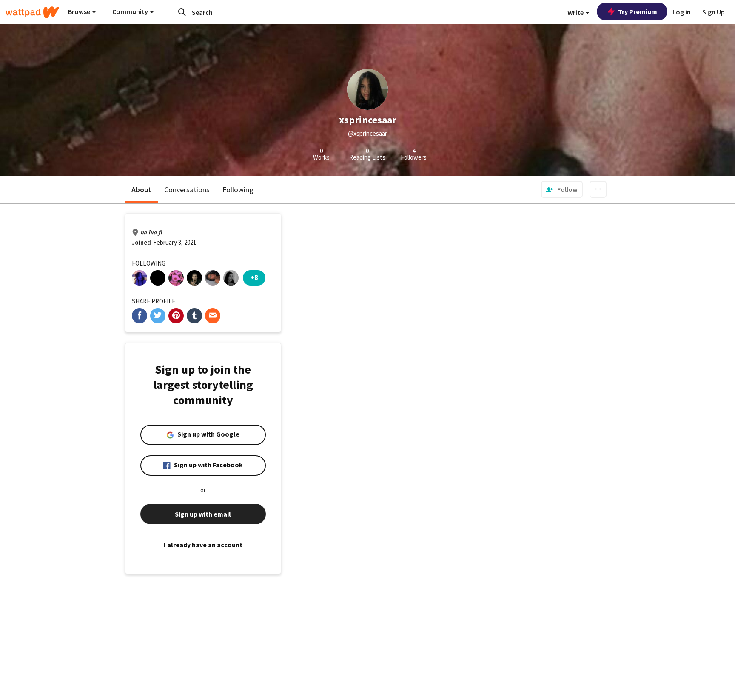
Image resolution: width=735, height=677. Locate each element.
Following (238, 189)
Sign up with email (203, 514)
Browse (79, 11)
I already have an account (203, 544)
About (141, 189)
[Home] (32, 12)
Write (576, 12)
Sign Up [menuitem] (713, 12)
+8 (254, 277)
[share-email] (212, 315)
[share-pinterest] (176, 315)
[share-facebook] (139, 315)
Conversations (187, 189)
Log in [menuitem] (681, 12)
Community (130, 11)
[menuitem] (562, 189)
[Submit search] (182, 12)
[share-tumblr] (194, 315)
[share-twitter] (157, 315)
